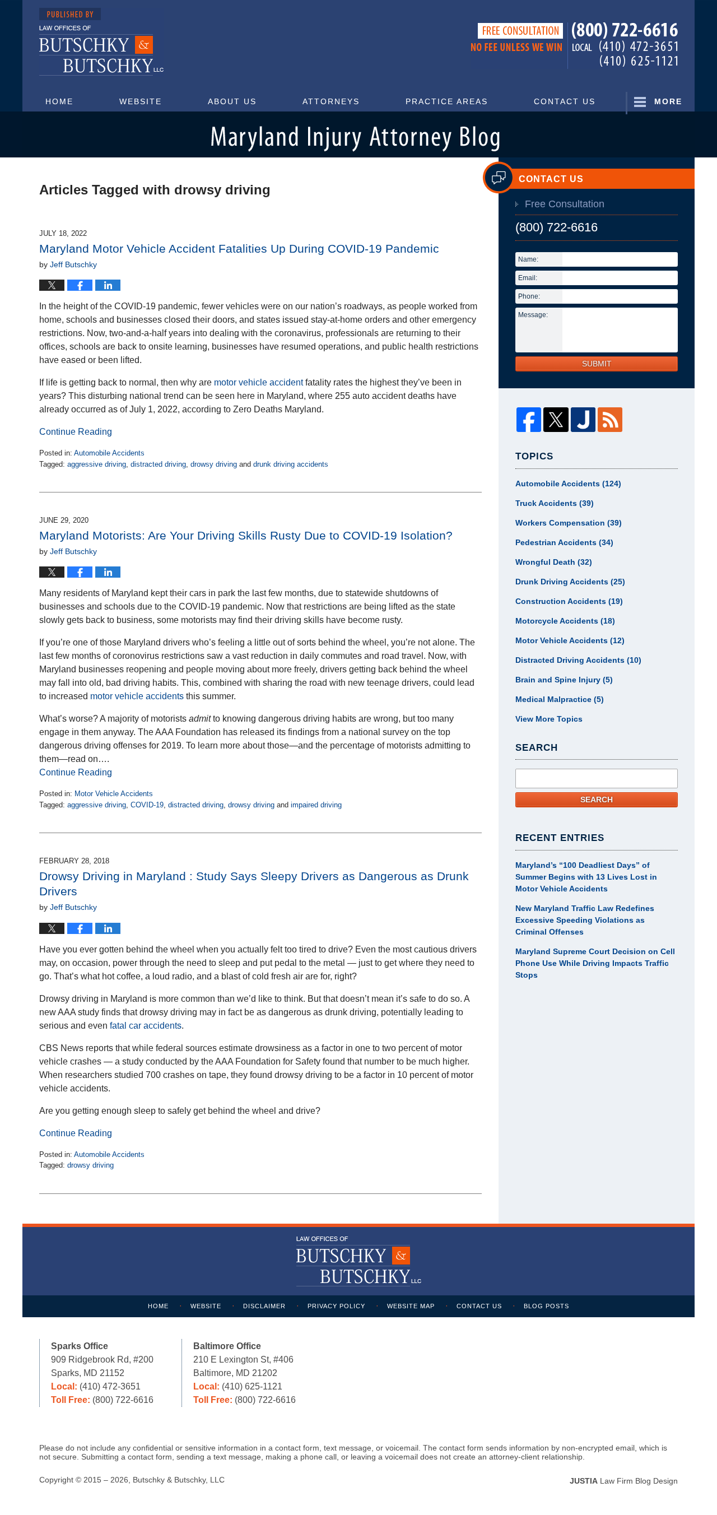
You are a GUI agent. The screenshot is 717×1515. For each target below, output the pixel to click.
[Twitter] (555, 419)
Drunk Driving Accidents (570, 581)
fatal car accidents (145, 1025)
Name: (528, 259)
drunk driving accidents (290, 464)
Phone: (529, 296)
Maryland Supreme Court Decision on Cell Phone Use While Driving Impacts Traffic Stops (595, 963)
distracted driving (158, 464)
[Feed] (610, 419)
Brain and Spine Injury (564, 679)
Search (596, 799)
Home (59, 101)
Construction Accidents (569, 601)
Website (140, 101)
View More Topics (549, 718)
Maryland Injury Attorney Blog (101, 42)
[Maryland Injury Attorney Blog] (358, 135)
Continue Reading (75, 431)
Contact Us (564, 101)
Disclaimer (264, 1306)
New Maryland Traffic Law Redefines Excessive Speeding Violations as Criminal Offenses (584, 920)
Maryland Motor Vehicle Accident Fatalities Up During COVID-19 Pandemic (239, 248)
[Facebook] (528, 419)
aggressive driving (96, 464)
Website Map (411, 1306)
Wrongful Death (553, 561)
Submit (597, 363)
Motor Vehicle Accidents (114, 793)
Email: (527, 278)
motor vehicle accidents (137, 696)
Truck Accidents (554, 503)
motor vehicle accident (258, 382)
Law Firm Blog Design (624, 1480)
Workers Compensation (568, 522)
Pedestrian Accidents (564, 542)
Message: (533, 315)
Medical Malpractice (559, 699)
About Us (232, 101)
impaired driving (316, 805)
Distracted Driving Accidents (578, 660)
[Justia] (583, 419)
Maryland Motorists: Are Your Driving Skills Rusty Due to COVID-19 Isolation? (246, 535)
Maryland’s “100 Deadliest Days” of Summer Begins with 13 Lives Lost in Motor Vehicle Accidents (586, 877)
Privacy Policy (336, 1306)
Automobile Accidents (109, 453)
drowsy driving (213, 464)
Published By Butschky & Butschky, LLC (574, 45)
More (668, 101)
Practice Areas (447, 101)
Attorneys (331, 101)
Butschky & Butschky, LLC (179, 1479)
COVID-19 (147, 805)
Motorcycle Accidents (565, 620)
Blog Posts (546, 1306)
